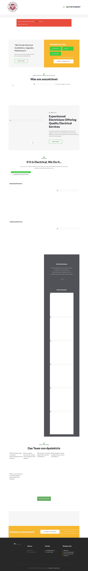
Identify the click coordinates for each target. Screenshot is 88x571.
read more (21, 61)
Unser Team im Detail (44, 498)
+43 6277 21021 (49, 552)
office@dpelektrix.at (50, 550)
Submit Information (63, 61)
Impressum (66, 555)
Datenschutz (57, 568)
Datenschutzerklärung (68, 553)
